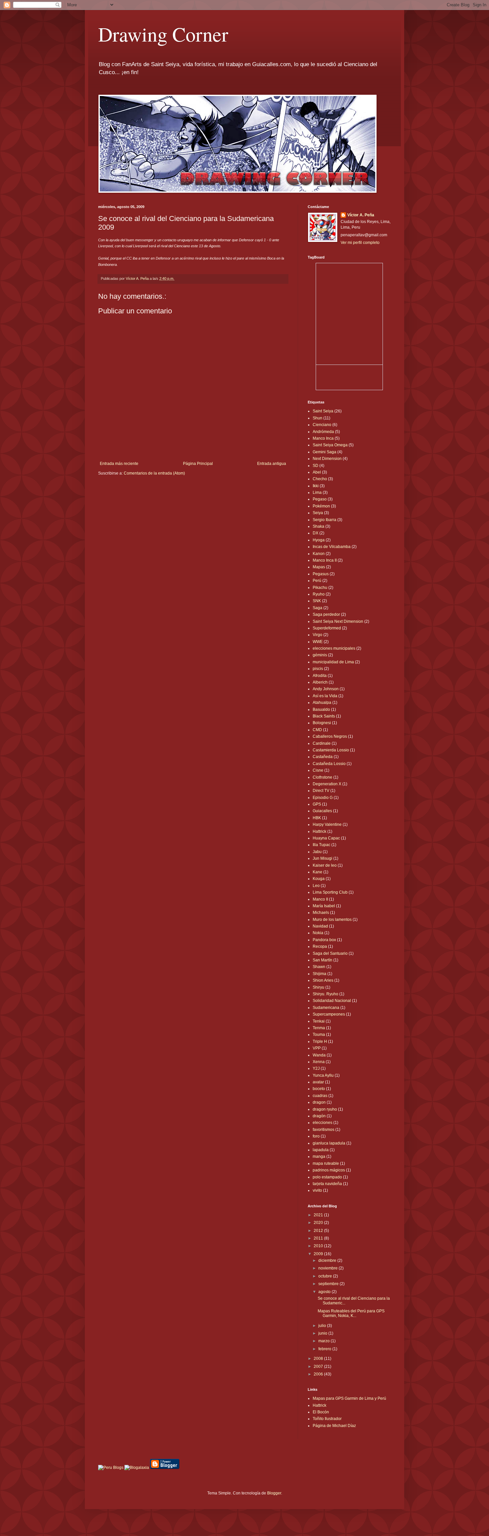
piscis (318, 668)
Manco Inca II (325, 560)
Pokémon (321, 506)
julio (322, 1325)
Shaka (318, 526)
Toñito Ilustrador (327, 1418)
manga (319, 1156)
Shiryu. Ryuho (325, 994)
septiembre (329, 1283)
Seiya (318, 512)
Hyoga (319, 540)
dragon (319, 1102)
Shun (317, 418)
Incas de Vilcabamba (332, 546)
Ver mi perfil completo (360, 242)
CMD (317, 729)
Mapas (319, 567)
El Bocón (321, 1412)
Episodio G (323, 797)
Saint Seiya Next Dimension (338, 621)
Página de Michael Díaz (334, 1425)
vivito (317, 1190)
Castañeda (323, 756)
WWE (318, 641)
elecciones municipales (334, 648)
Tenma (319, 1028)
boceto (319, 1088)
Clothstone (322, 777)
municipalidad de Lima (333, 662)
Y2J (316, 1068)
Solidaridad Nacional (332, 1000)
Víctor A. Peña (360, 215)
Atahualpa (322, 702)
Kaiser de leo (325, 865)
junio (323, 1333)
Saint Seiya (323, 411)
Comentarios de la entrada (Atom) (154, 473)
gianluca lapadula (329, 1143)
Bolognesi (322, 722)
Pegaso (320, 499)
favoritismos (323, 1129)
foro (316, 1136)
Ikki (316, 486)
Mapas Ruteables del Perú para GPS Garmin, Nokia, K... (351, 1313)
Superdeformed (327, 628)
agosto (325, 1291)
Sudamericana (326, 1007)
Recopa (320, 946)
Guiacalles (322, 811)
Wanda (319, 1055)
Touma (319, 1034)
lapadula (321, 1150)
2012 (319, 1230)
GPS (317, 804)
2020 (319, 1222)
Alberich (320, 682)
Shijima (319, 973)
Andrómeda (323, 431)
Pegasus (321, 574)
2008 (319, 1358)
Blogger (274, 1493)
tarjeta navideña (327, 1183)
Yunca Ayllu (323, 1075)
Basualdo (321, 709)
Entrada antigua (271, 463)
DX (315, 533)
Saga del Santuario (330, 953)
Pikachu (320, 587)
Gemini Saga (324, 452)
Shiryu (318, 987)
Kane (317, 872)
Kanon (319, 553)
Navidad (320, 926)
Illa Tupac (321, 844)
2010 (319, 1246)
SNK (317, 601)
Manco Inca (323, 438)
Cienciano (322, 424)
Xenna (319, 1061)
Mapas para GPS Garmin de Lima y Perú (349, 1398)
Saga (317, 607)
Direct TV (321, 790)
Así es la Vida (325, 696)
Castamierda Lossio (331, 750)
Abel (317, 472)
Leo (316, 885)
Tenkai (319, 1021)
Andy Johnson (326, 689)
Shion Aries (323, 980)
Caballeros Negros (330, 736)
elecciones (322, 1122)
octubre (325, 1276)
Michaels (321, 912)
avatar (318, 1082)
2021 (319, 1215)
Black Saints (324, 716)
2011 (319, 1238)
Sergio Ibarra (324, 519)
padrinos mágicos (329, 1170)
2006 (319, 1374)
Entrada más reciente (119, 463)
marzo (324, 1341)
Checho (320, 479)
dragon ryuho (325, 1109)
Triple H (320, 1041)
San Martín (322, 960)
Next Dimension (327, 458)
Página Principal (198, 463)
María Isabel (324, 906)
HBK (317, 818)
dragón (319, 1116)
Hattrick (319, 831)
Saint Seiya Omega (330, 445)
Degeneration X (327, 784)
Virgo (317, 634)
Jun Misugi (322, 858)
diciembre (327, 1260)
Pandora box (324, 939)
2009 (319, 1254)
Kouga (319, 878)
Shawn (319, 966)
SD (315, 465)
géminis (320, 655)
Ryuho (319, 594)
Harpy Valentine (327, 824)
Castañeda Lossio (329, 763)
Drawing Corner (163, 34)
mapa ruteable (326, 1163)
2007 (319, 1366)
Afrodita (320, 675)
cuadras (320, 1095)
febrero (325, 1349)
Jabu (317, 851)
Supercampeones (329, 1014)
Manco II (320, 899)
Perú (317, 580)
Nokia (318, 933)
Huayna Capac (326, 838)
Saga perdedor (326, 614)
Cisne (318, 770)
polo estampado (327, 1177)
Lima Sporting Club (330, 892)
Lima (317, 492)
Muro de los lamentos (332, 919)
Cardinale (322, 743)
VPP (317, 1048)
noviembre (328, 1268)
